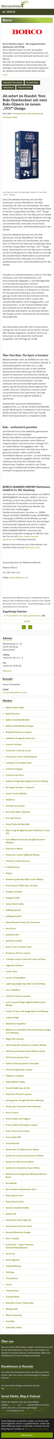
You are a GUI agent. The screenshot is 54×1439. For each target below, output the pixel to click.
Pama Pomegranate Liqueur (19, 1069)
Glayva (9, 873)
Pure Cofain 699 (13, 1137)
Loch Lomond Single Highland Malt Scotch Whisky (26, 1004)
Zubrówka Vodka (14, 1327)
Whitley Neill (12, 1309)
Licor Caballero (13, 990)
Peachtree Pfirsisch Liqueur (19, 1094)
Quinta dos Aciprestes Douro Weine (23, 1168)
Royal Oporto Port (14, 1195)
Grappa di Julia (13, 897)
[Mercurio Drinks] (25, 4)
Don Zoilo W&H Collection (18, 812)
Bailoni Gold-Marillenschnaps (20, 726)
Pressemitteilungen (12, 82)
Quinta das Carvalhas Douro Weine (22, 1149)
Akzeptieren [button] (27, 1435)
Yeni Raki (10, 1321)
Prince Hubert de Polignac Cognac (22, 1125)
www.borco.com (32, 547)
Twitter (24, 1405)
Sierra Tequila (12, 1238)
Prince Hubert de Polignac (18, 1118)
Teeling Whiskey (13, 1266)
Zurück (27, 621)
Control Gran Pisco (15, 775)
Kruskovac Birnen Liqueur (18, 953)
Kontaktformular (12, 1388)
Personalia (8, 87)
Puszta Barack (12, 1143)
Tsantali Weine (12, 1296)
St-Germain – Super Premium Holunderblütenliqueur (19, 1246)
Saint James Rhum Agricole (18, 1220)
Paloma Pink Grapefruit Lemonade (22, 1063)
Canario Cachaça (13, 744)
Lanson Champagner (15, 977)
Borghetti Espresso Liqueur (19, 732)
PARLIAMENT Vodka (15, 1082)
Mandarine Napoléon (16, 1023)
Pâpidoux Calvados (15, 1075)
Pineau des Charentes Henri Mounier (23, 1106)
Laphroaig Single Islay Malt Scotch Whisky (25, 983)
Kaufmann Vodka (14, 940)
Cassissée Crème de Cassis (18, 750)
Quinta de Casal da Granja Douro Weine (24, 1155)
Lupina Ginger (12, 1017)
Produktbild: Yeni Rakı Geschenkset (23, 615)
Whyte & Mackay (14, 1315)
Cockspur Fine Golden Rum (19, 762)
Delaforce (10, 799)
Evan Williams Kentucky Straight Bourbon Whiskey (25, 841)
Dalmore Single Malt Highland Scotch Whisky (27, 781)
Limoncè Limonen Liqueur (18, 996)
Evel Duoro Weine (14, 848)
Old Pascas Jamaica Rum (17, 1057)
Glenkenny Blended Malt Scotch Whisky (24, 879)
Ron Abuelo (11, 1183)
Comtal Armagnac (14, 769)
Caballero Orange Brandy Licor (20, 738)
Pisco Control (12, 1112)
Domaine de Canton (15, 805)
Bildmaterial (32, 82)
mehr (5, 74)
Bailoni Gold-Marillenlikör (18, 719)
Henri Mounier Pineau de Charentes (23, 922)
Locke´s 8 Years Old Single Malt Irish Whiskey (27, 1011)
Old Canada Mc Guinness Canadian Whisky (26, 1045)
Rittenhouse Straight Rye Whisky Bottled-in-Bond (26, 1175)
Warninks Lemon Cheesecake (20, 1303)
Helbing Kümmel (13, 916)
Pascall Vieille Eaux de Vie (18, 1088)
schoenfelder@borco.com (15, 692)
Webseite (7, 670)
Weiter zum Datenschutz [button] (37, 1428)
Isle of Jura (11, 928)
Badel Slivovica (13, 713)
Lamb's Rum (11, 971)
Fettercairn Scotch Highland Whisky (23, 854)
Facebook (13, 1405)
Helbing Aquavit (13, 910)
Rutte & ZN (11, 1214)
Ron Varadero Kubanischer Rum (21, 1189)
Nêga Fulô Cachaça (15, 1039)
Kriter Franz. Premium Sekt (18, 947)
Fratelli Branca (12, 867)
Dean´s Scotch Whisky (16, 793)
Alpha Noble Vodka (15, 707)
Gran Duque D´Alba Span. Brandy (22, 885)
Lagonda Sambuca (14, 965)
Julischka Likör (12, 934)
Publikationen (25, 87)
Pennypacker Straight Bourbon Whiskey (25, 1100)
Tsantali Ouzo (12, 1290)
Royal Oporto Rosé (15, 1201)
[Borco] (27, 31)
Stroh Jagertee (12, 1260)
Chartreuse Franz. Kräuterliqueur (21, 756)
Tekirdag (10, 1272)
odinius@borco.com (18, 577)
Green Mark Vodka (15, 904)
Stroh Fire (10, 1253)
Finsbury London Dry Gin (18, 861)
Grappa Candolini (14, 891)
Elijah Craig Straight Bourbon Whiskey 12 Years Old (28, 832)
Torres (9, 1284)
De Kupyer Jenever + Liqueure (20, 787)
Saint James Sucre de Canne (19, 1226)
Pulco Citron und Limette (17, 1131)
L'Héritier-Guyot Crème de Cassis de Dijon (26, 959)
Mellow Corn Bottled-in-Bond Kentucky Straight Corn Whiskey (28, 1031)
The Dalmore (12, 1278)
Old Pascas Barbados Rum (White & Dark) (25, 1051)
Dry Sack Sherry (13, 818)
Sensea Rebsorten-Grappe (18, 1232)
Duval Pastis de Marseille (17, 824)
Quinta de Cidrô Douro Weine (20, 1161)
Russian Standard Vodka (17, 1207)
